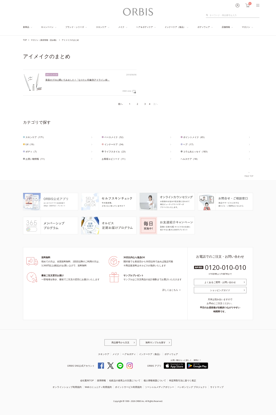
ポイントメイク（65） (194, 137)
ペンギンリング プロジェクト (192, 386)
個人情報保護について (155, 380)
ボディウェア (203, 27)
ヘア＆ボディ (129, 354)
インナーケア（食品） (175, 27)
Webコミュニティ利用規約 (98, 386)
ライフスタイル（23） (115, 151)
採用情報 (101, 380)
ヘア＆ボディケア (144, 27)
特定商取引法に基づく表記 (182, 380)
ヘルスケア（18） (190, 158)
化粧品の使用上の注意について (124, 380)
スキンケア (101, 27)
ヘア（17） (189, 144)
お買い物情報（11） (36, 158)
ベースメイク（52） (114, 137)
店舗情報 (226, 27)
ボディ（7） (32, 151)
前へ (120, 103)
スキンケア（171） (35, 137)
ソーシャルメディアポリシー (159, 386)
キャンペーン (47, 27)
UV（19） (30, 144)
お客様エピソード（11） (114, 158)
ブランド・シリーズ (74, 27)
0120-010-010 (225, 267)
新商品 (26, 27)
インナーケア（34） (114, 144)
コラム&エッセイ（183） (196, 151)
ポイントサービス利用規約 (128, 386)
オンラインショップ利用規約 (67, 386)
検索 (208, 15)
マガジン (246, 27)
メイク (121, 27)
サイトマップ (217, 386)
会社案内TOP (87, 380)
